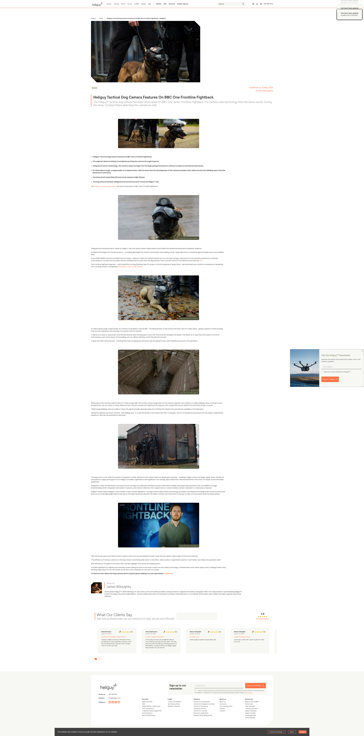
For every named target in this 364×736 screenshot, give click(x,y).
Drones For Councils (200, 711)
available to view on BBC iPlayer (130, 267)
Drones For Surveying (201, 706)
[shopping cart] (253, 4)
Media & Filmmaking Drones (203, 715)
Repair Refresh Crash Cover (151, 706)
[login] (257, 4)
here (201, 261)
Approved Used (147, 702)
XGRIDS (136, 4)
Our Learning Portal (226, 706)
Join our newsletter (254, 685)
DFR (165, 4)
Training (116, 4)
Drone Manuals (250, 718)
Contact (222, 711)
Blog (149, 4)
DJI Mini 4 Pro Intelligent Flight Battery (113, 637)
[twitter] (116, 702)
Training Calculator (251, 708)
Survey (130, 4)
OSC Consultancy (148, 708)
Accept (302, 732)
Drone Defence (147, 713)
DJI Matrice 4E (194, 637)
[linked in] (110, 702)
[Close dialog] (362, 351)
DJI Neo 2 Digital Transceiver (155, 637)
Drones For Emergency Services (204, 704)
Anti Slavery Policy (174, 704)
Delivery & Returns (174, 706)
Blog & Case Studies (251, 702)
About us (222, 702)
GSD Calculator (250, 706)
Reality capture (182, 4)
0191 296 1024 (268, 4)
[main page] (97, 4)
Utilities (158, 4)
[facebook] (113, 702)
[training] (261, 4)
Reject (292, 732)
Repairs (143, 4)
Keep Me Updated (328, 379)
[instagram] (119, 702)
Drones (109, 4)
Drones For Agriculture (201, 713)
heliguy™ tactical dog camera (105, 186)
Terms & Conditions (174, 702)
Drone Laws (249, 704)
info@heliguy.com (115, 698)
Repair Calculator (251, 711)
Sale (143, 704)
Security (172, 4)
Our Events (223, 704)
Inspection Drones (200, 708)
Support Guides (250, 713)
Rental (123, 4)
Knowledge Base (250, 715)
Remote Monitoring (148, 715)
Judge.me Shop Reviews (242, 637)
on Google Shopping (262, 618)
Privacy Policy (248, 692)
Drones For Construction (202, 702)
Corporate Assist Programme (151, 711)
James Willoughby (264, 90)
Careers (222, 708)
